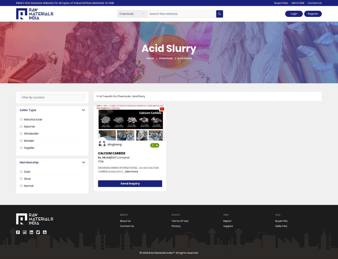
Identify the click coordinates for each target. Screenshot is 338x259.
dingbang (114, 144)
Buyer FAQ (281, 221)
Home (150, 58)
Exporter (29, 126)
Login (294, 13)
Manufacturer (33, 119)
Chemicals (166, 58)
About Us (125, 221)
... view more (130, 171)
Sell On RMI (298, 3)
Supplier (29, 148)
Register (313, 13)
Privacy (176, 226)
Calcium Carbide (111, 153)
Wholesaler (31, 133)
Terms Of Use (180, 221)
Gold (27, 172)
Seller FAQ (281, 226)
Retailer (29, 141)
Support (228, 226)
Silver (27, 179)
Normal (28, 186)
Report (227, 221)
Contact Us (315, 3)
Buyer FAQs (281, 3)
